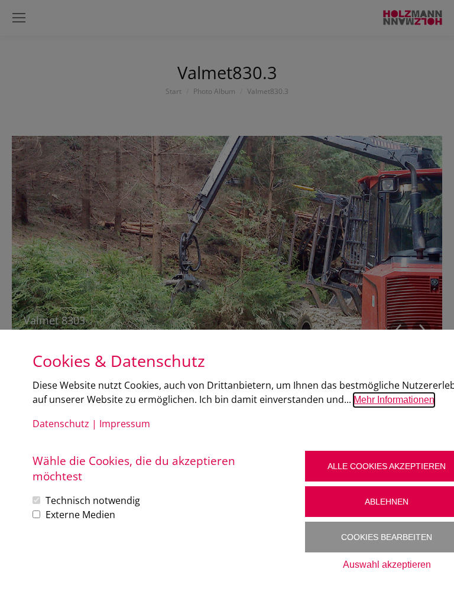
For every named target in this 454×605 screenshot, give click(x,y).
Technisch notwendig (93, 500)
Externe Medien (80, 514)
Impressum (124, 423)
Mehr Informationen (394, 400)
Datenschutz (61, 423)
